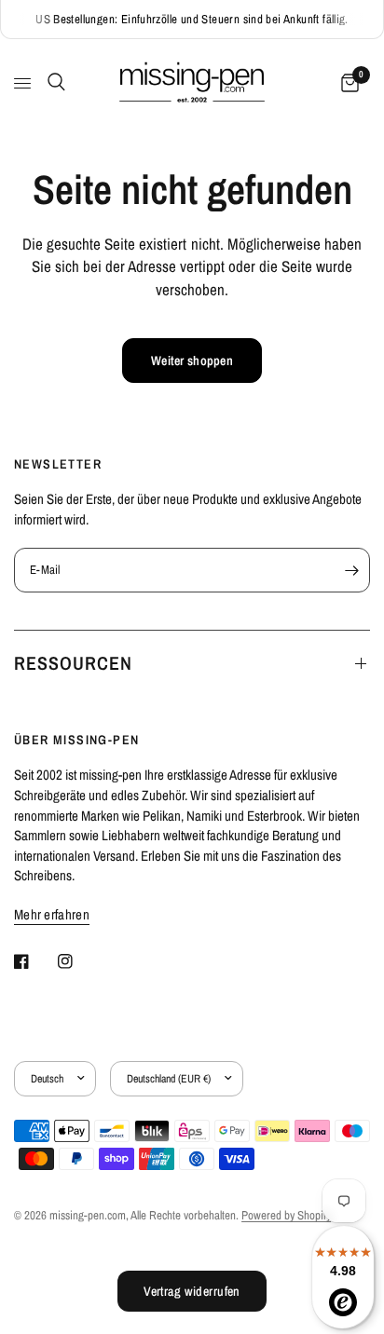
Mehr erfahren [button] (51, 914)
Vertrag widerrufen (192, 1291)
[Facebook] (34, 961)
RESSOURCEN (73, 662)
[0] (347, 83)
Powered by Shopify (286, 1215)
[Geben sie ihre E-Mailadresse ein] (351, 570)
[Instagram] (78, 961)
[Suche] (53, 81)
